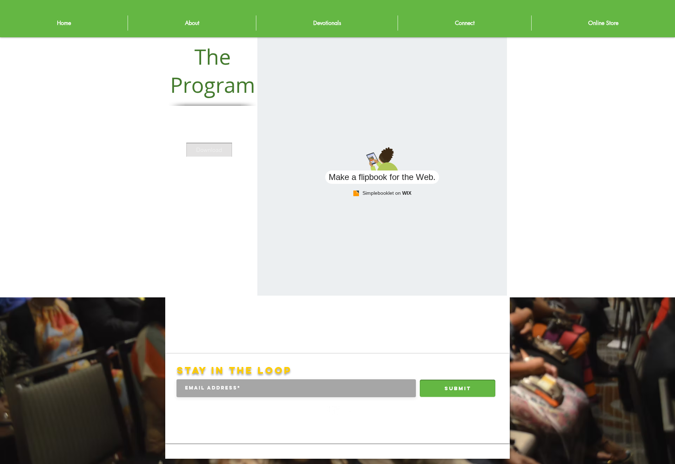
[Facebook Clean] (325, 410)
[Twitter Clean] (336, 410)
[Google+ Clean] (346, 410)
